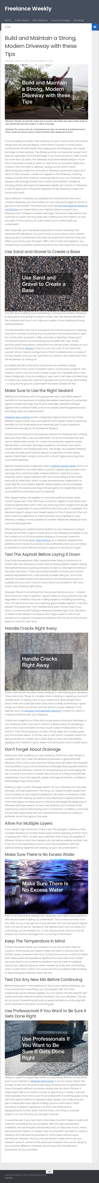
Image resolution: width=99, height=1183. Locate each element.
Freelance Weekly (28, 8)
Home (8, 20)
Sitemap (9, 1178)
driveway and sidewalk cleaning (42, 710)
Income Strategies (60, 20)
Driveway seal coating (17, 417)
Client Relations (40, 20)
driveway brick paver (42, 1081)
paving (29, 348)
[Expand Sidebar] (95, 27)
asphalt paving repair (63, 466)
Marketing (79, 20)
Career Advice (21, 20)
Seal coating (43, 540)
